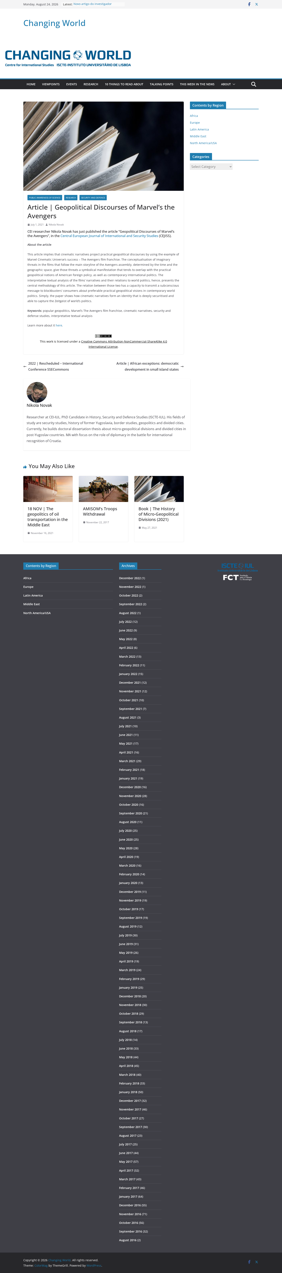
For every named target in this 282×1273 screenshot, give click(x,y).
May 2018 (126, 1057)
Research (91, 84)
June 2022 (126, 630)
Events (71, 84)
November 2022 (130, 587)
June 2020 (126, 839)
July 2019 (125, 935)
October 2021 (128, 700)
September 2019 (130, 918)
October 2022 (128, 595)
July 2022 (125, 622)
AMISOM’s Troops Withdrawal (100, 511)
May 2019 (126, 953)
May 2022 (126, 639)
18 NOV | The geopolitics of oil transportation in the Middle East (47, 517)
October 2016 (128, 1223)
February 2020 (129, 874)
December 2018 (130, 996)
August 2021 (127, 717)
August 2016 (127, 1240)
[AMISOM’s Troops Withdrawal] (103, 479)
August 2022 (127, 613)
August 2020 (127, 822)
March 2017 (127, 1179)
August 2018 (127, 1031)
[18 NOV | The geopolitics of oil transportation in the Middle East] (48, 479)
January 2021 (128, 778)
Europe (195, 123)
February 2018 (129, 1083)
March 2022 (127, 656)
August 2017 (127, 1136)
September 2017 (130, 1127)
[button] (233, 84)
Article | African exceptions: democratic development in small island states (147, 366)
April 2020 (126, 857)
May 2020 (126, 848)
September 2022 (130, 604)
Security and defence (93, 197)
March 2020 (127, 865)
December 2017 (130, 1101)
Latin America (199, 129)
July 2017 (125, 1144)
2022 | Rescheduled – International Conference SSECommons (55, 366)
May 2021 (126, 743)
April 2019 (126, 961)
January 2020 (128, 883)
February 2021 (129, 770)
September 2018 (130, 1022)
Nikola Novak (56, 224)
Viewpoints (51, 84)
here (59, 325)
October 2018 (128, 1014)
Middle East (198, 136)
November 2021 (130, 691)
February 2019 (129, 979)
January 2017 (128, 1196)
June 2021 (126, 735)
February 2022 (129, 665)
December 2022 (130, 578)
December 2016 (130, 1205)
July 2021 (125, 726)
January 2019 (128, 987)
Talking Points (161, 84)
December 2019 (130, 892)
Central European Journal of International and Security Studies (109, 236)
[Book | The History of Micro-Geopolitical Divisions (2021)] (159, 479)
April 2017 (126, 1170)
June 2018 (126, 1048)
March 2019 (127, 970)
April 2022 (126, 648)
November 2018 (130, 1005)
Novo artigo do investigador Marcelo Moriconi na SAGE (92, 6)
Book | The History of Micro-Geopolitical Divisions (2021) (159, 514)
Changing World (54, 22)
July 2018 (125, 1040)
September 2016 (130, 1231)
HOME (31, 84)
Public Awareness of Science (44, 197)
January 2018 (128, 1092)
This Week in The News (197, 84)
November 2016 (130, 1214)
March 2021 (127, 761)
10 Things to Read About (124, 84)
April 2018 (126, 1066)
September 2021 (130, 709)
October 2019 (128, 909)
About (226, 84)
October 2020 (128, 805)
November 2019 (130, 900)
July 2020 (125, 831)
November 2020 (130, 796)
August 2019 (127, 926)
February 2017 (129, 1188)
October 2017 (128, 1118)
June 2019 (126, 944)
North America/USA (203, 143)
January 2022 (128, 674)
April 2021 (126, 752)
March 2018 (127, 1075)
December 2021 (130, 683)
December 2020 (130, 787)
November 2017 (130, 1109)
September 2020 (130, 813)
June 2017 (126, 1153)
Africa (194, 116)
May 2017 (126, 1162)
